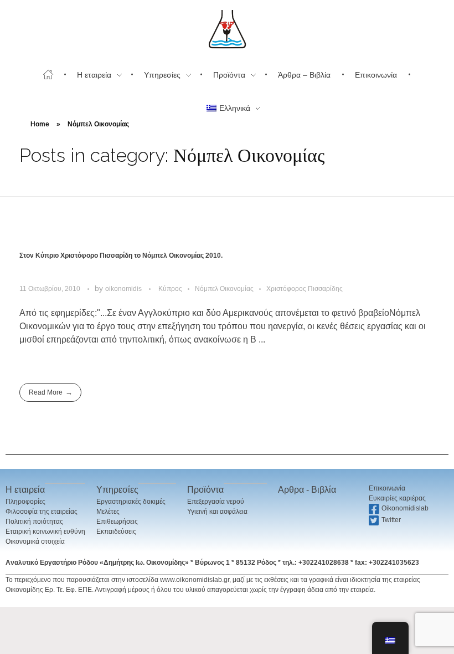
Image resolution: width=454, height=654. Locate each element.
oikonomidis (124, 289)
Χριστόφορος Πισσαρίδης (304, 289)
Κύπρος (170, 289)
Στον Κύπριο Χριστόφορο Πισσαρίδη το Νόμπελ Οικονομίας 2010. (121, 255)
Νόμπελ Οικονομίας (224, 289)
